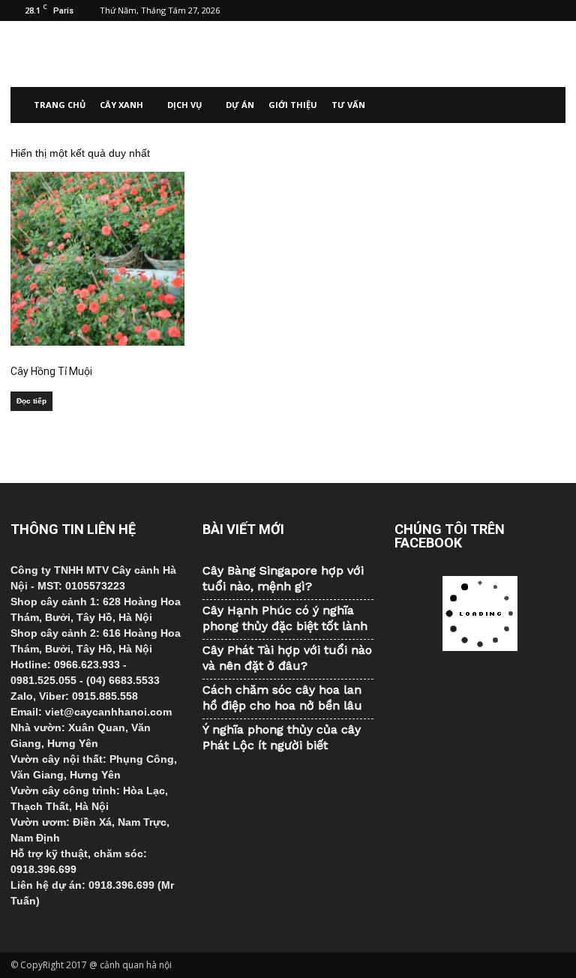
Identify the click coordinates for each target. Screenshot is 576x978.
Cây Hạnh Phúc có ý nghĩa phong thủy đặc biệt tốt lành (285, 618)
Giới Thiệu (292, 104)
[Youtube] (554, 10)
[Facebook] (480, 10)
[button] (548, 105)
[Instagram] (505, 10)
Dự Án (240, 104)
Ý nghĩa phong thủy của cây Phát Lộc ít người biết (281, 737)
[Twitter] (529, 10)
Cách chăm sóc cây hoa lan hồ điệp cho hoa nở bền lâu (282, 697)
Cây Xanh (121, 104)
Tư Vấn (348, 104)
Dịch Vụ (184, 104)
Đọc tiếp (31, 401)
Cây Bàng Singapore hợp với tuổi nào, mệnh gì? (283, 578)
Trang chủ (60, 104)
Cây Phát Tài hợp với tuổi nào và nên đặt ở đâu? (287, 658)
